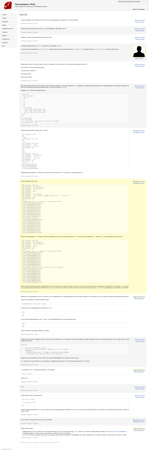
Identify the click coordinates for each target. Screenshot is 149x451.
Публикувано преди (29, 23)
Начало (4, 14)
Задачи (4, 25)
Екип (3, 46)
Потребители (5, 39)
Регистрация (141, 9)
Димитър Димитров (139, 298)
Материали (5, 21)
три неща (58, 46)
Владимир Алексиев (138, 132)
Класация (5, 42)
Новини (4, 18)
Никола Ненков (139, 58)
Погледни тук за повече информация (116, 431)
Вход (134, 9)
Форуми (4, 35)
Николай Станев (139, 22)
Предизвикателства (7, 28)
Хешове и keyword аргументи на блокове (129, 1)
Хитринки (4, 32)
